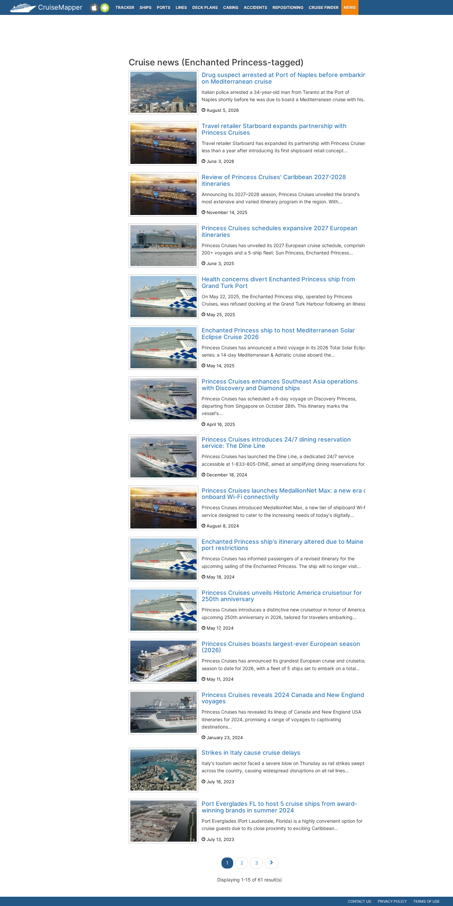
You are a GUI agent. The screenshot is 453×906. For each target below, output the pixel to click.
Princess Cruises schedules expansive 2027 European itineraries (279, 231)
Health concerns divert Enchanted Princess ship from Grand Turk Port (278, 282)
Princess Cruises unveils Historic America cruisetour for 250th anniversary (282, 596)
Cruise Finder (324, 7)
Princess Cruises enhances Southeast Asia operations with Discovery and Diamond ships (280, 384)
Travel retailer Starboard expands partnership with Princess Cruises (274, 129)
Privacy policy (392, 901)
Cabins (230, 7)
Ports (163, 7)
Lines (181, 7)
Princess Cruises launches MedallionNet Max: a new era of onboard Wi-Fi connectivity (285, 494)
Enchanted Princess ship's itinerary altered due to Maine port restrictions (282, 545)
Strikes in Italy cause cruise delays (251, 752)
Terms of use (426, 901)
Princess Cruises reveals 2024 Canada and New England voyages (283, 698)
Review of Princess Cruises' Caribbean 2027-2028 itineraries (274, 180)
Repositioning (288, 7)
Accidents (255, 7)
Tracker (124, 7)
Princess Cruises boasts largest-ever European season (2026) (281, 647)
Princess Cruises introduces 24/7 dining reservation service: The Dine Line (276, 443)
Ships (146, 7)
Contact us (359, 901)
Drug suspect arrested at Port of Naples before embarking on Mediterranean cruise (286, 78)
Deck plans (205, 7)
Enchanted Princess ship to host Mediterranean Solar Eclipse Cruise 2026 (278, 333)
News (350, 7)
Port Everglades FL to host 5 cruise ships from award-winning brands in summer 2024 (279, 807)
